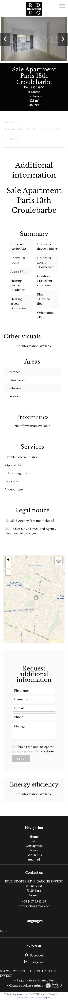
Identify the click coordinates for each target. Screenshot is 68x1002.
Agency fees (46, 980)
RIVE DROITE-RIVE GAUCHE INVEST (34, 881)
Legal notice (25, 980)
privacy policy (22, 751)
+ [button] (8, 559)
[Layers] (58, 561)
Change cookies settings (26, 985)
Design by (57, 985)
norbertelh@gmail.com (34, 906)
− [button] (8, 565)
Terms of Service (36, 997)
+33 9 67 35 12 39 (34, 901)
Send (21, 759)
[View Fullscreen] (8, 572)
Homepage (9, 121)
